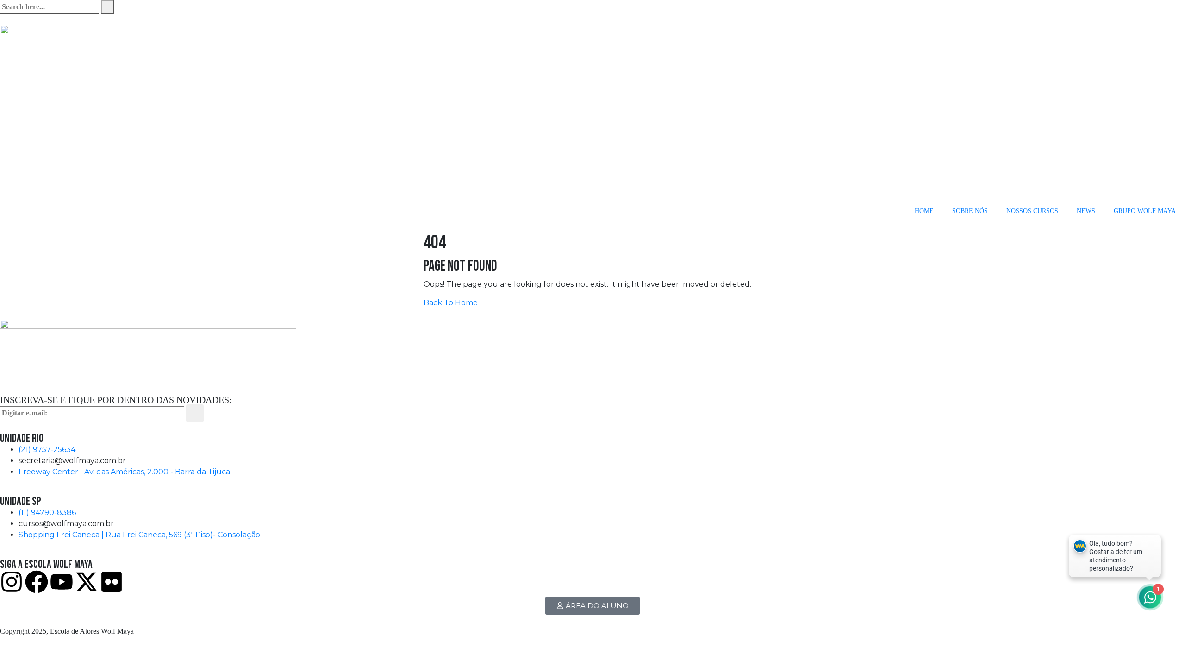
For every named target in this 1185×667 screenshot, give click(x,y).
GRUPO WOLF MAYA (1145, 211)
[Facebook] (36, 581)
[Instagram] (11, 581)
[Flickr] (111, 581)
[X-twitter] (86, 581)
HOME (924, 211)
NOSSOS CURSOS (1032, 211)
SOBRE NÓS (970, 211)
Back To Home (451, 302)
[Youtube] (61, 581)
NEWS (1086, 211)
